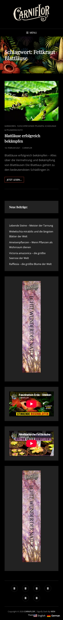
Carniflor (27, 148)
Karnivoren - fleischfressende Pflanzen (24, 126)
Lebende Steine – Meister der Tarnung (31, 225)
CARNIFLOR (29, 611)
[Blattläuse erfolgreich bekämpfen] (31, 101)
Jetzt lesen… (15, 180)
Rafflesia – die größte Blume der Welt (30, 264)
